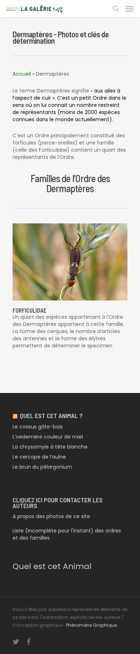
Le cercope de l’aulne (39, 456)
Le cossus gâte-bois (38, 426)
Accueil (22, 73)
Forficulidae (29, 310)
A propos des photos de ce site (51, 516)
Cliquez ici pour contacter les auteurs (58, 503)
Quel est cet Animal (52, 566)
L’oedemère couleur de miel (48, 436)
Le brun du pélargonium (42, 466)
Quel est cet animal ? (51, 416)
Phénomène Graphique (91, 625)
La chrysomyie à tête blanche (50, 446)
